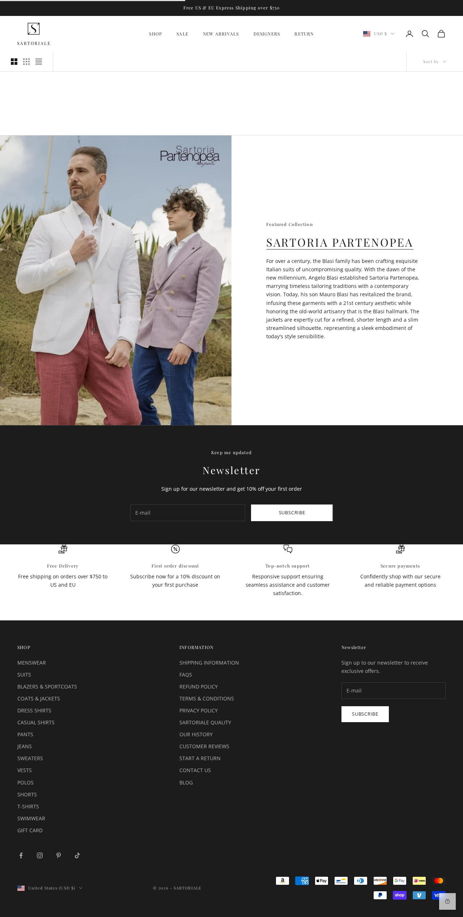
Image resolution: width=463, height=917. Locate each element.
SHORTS (27, 794)
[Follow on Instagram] (39, 855)
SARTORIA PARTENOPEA (339, 242)
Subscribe (292, 512)
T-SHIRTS (28, 806)
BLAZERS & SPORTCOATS (47, 686)
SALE (182, 34)
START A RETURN (200, 758)
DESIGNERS (267, 34)
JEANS (24, 746)
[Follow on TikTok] (77, 855)
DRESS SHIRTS (34, 710)
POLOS (25, 782)
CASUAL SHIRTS (36, 722)
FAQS (185, 674)
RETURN (304, 34)
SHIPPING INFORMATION (209, 662)
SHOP (155, 34)
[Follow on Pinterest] (58, 855)
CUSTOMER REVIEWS (204, 746)
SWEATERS (30, 758)
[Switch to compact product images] (38, 61)
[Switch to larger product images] (14, 61)
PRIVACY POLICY (198, 710)
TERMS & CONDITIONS (206, 698)
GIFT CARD (30, 830)
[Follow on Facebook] (21, 855)
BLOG (186, 782)
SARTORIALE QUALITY (205, 722)
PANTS (25, 734)
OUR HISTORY (196, 734)
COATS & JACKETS (38, 698)
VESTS (24, 770)
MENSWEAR (31, 662)
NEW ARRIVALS (221, 34)
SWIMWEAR (31, 818)
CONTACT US (195, 770)
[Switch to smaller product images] (26, 61)
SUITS (24, 674)
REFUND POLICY (198, 686)
